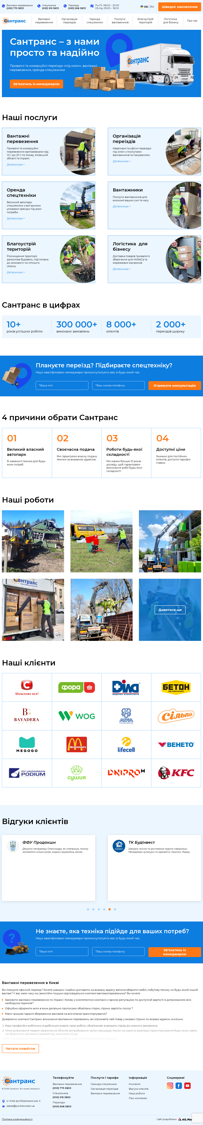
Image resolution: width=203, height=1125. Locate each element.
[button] (88, 909)
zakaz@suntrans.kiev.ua (21, 1105)
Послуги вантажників (120, 21)
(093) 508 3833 (77, 8)
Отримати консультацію (175, 385)
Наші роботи (137, 1093)
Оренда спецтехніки (95, 21)
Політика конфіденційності (17, 1119)
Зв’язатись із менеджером (36, 84)
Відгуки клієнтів (138, 1088)
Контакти (134, 1084)
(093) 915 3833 (50, 8)
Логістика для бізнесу (171, 21)
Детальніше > (16, 164)
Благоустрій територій (146, 21)
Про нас (192, 20)
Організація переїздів (69, 21)
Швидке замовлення (180, 7)
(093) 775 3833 (15, 8)
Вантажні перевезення (44, 21)
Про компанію (138, 1098)
